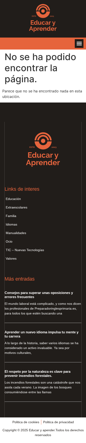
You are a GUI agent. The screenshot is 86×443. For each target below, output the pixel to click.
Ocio (9, 241)
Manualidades (16, 233)
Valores (11, 258)
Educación (13, 199)
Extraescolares (16, 207)
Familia (11, 216)
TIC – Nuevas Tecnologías (25, 250)
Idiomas (11, 224)
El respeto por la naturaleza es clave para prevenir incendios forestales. (37, 374)
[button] (79, 43)
